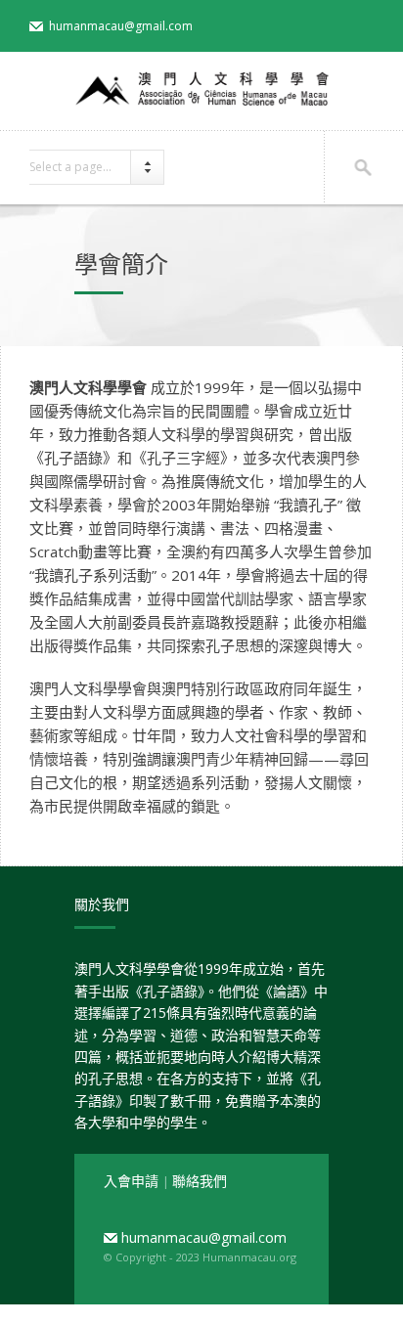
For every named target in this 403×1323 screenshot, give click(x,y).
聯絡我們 (199, 1180)
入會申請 (133, 1180)
